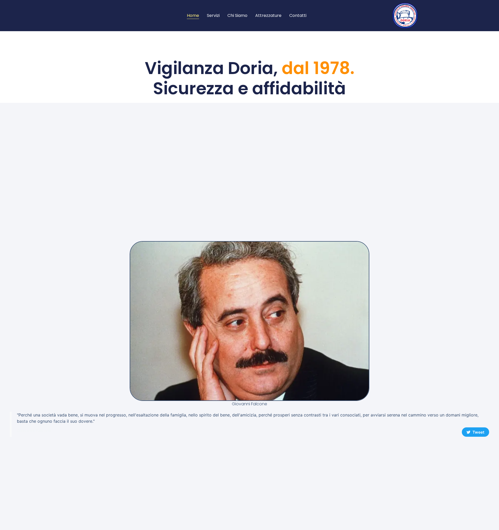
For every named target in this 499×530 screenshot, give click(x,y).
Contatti (297, 15)
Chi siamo (237, 15)
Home (193, 15)
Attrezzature (268, 15)
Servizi (213, 15)
